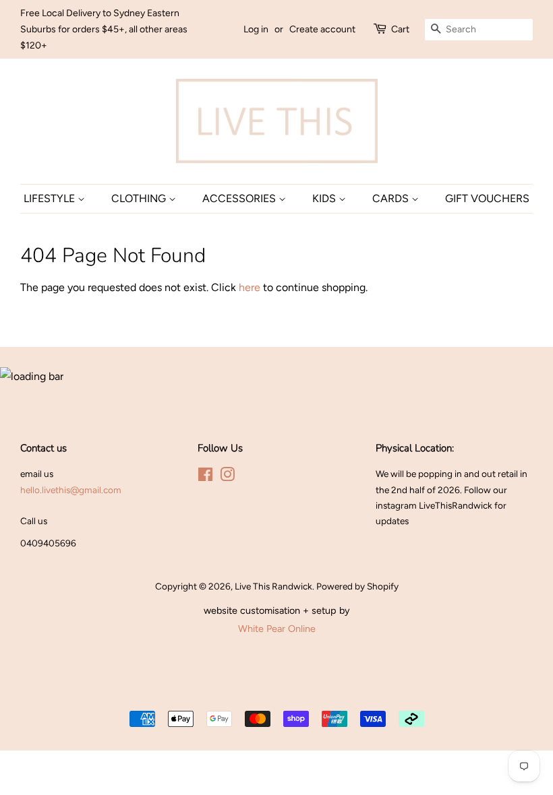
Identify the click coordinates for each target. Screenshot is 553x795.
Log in (255, 29)
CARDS (391, 198)
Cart (400, 29)
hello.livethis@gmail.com (70, 489)
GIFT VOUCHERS (487, 198)
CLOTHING (140, 198)
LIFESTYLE (51, 198)
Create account (322, 29)
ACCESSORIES (240, 198)
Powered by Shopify (357, 586)
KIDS (325, 198)
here (249, 287)
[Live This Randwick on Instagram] (227, 477)
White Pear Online (277, 629)
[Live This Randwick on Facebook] (205, 477)
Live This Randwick (273, 586)
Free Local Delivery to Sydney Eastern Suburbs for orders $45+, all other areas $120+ (103, 29)
